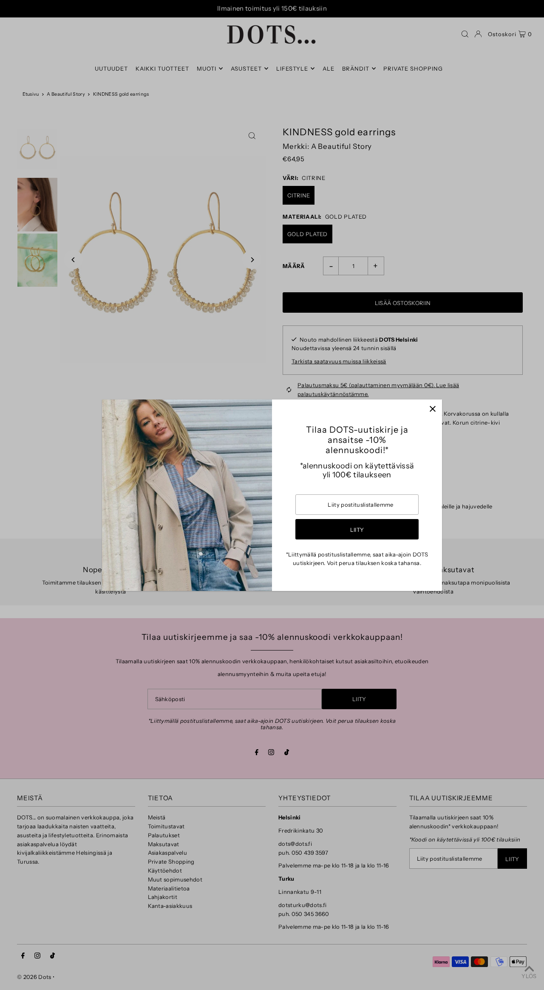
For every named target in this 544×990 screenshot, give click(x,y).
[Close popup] (432, 409)
